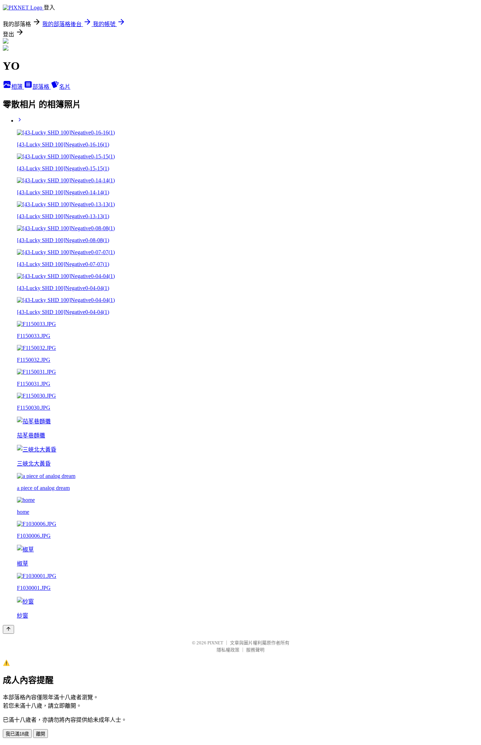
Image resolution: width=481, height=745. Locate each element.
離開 (40, 734)
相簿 (17, 87)
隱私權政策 (228, 649)
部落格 (41, 87)
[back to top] (8, 629)
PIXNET (215, 642)
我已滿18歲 (17, 734)
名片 (64, 87)
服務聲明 (255, 649)
